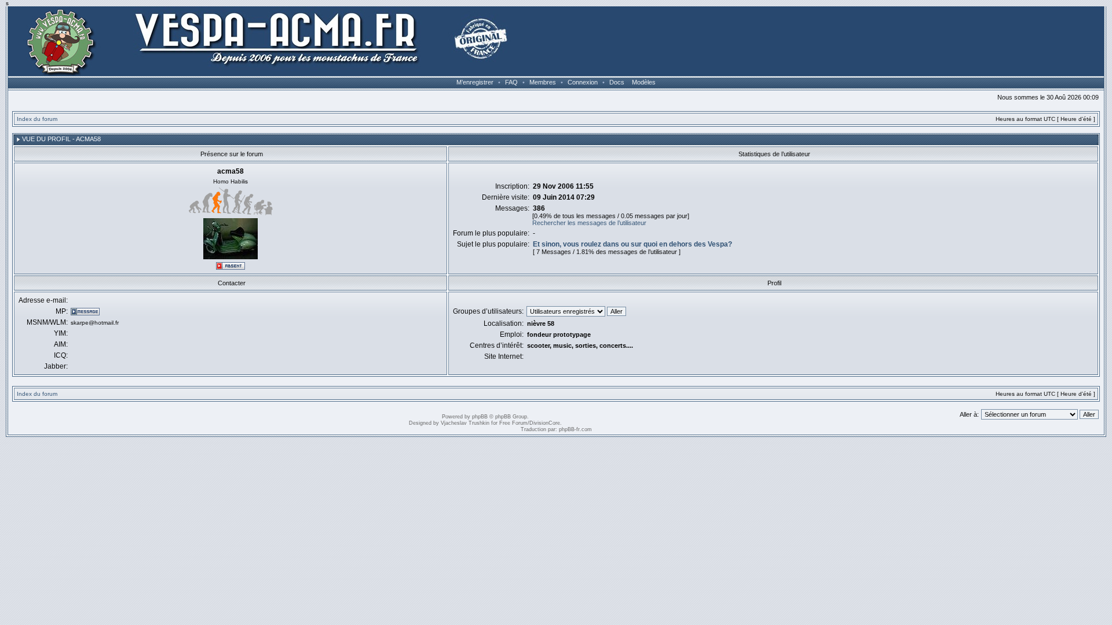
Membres (542, 82)
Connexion (583, 82)
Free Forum (513, 423)
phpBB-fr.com (575, 429)
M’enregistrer (474, 82)
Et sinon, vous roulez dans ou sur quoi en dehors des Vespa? (632, 244)
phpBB (480, 417)
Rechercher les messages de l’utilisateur (589, 222)
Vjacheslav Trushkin (465, 423)
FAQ (511, 82)
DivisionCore (544, 423)
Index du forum (37, 119)
